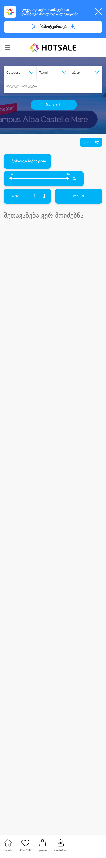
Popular (78, 196)
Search (53, 104)
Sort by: (93, 142)
